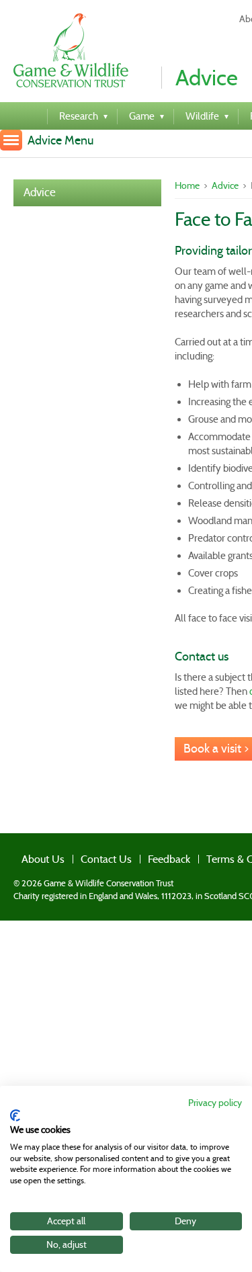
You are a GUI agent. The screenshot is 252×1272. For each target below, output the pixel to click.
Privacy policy (215, 1103)
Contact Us (84, 855)
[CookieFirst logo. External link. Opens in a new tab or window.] (15, 1115)
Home (187, 185)
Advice (40, 192)
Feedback (136, 855)
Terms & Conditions (204, 855)
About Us (32, 855)
